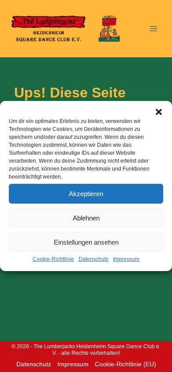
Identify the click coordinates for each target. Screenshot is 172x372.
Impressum (126, 259)
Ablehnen (86, 217)
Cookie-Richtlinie (53, 259)
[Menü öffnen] (153, 28)
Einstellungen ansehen (86, 242)
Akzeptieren (86, 193)
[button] (158, 112)
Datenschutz (93, 259)
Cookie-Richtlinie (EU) (125, 364)
